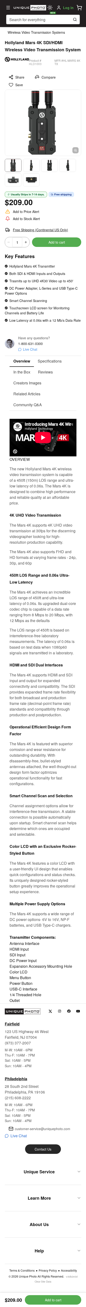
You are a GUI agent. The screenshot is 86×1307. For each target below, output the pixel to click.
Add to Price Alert (26, 211)
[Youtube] (78, 1011)
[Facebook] (69, 1011)
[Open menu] (8, 7)
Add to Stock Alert (26, 218)
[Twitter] (50, 1011)
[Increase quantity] (25, 242)
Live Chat (30, 349)
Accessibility (69, 1270)
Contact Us (43, 1149)
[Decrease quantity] (8, 242)
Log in (68, 7)
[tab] (22, 361)
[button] (79, 7)
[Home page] (29, 8)
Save (19, 84)
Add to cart (56, 242)
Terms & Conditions (22, 1270)
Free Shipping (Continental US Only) (40, 229)
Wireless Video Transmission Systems (36, 32)
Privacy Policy (48, 1270)
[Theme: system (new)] (50, 7)
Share (19, 77)
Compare (49, 77)
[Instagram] (60, 1011)
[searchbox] (43, 19)
